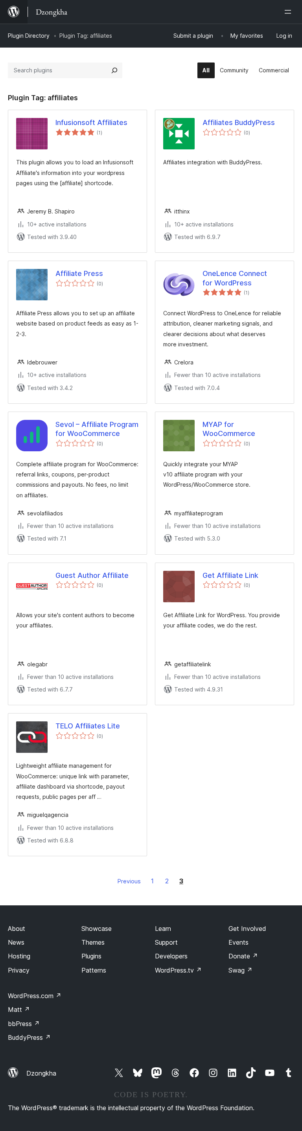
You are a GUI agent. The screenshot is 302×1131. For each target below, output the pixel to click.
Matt (19, 1009)
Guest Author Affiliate (92, 575)
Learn (163, 928)
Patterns (93, 970)
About (16, 928)
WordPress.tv (178, 970)
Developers (171, 956)
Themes (93, 942)
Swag (240, 970)
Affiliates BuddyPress (239, 122)
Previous (129, 881)
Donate (243, 956)
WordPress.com (34, 996)
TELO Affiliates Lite (87, 726)
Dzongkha (41, 1073)
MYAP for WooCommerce (229, 429)
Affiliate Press (79, 273)
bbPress (24, 1024)
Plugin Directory (29, 35)
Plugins (91, 956)
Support (166, 942)
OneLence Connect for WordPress (235, 278)
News (16, 942)
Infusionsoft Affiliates (91, 122)
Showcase (96, 928)
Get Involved (247, 928)
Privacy (18, 970)
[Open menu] (289, 12)
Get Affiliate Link (230, 575)
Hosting (19, 956)
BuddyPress (29, 1037)
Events (238, 942)
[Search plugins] (114, 70)
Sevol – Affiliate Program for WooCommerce (96, 429)
